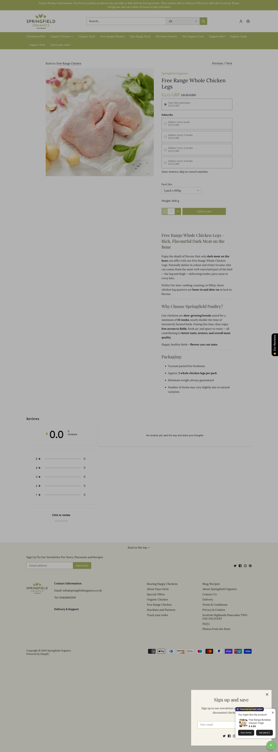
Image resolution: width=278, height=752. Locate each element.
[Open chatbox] (270, 745)
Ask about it (264, 732)
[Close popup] (271, 712)
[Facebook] (229, 736)
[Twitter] (224, 736)
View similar (246, 732)
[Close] (267, 694)
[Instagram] (234, 736)
